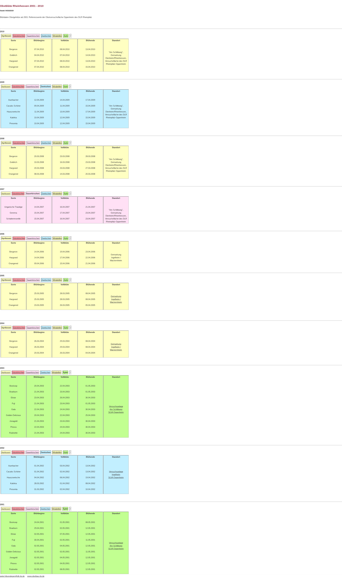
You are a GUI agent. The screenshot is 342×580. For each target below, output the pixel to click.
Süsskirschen (19, 36)
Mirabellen (57, 36)
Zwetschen (46, 36)
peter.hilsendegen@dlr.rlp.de (12, 576)
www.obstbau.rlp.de (35, 576)
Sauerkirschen (33, 36)
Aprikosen (5, 87)
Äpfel (66, 36)
